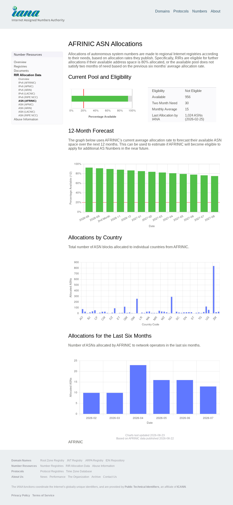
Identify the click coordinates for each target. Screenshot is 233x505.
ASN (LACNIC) (26, 111)
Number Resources (24, 466)
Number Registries (51, 466)
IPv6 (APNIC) (25, 86)
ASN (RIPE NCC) (28, 115)
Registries (20, 66)
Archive (96, 476)
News (43, 476)
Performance (58, 476)
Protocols (181, 11)
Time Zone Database (79, 471)
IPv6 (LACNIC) (26, 93)
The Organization (78, 476)
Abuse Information (26, 119)
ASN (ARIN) (25, 108)
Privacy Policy (20, 495)
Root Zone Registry (52, 460)
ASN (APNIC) (25, 104)
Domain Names (21, 460)
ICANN (181, 486)
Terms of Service (43, 495)
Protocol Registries (52, 471)
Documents (21, 70)
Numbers (199, 11)
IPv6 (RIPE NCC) (28, 97)
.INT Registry (74, 460)
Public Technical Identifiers (142, 486)
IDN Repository (115, 460)
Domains (162, 11)
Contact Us (110, 476)
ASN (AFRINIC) (27, 100)
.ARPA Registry (94, 460)
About (215, 11)
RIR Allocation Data (27, 75)
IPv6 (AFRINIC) (27, 82)
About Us (17, 476)
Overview (20, 62)
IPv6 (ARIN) (25, 90)
